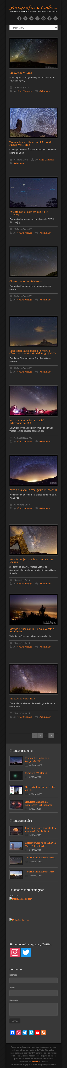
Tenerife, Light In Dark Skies (39, 872)
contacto (36, 1061)
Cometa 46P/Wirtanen (36, 773)
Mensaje (13, 1000)
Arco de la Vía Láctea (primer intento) (33, 490)
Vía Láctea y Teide (20, 72)
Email (12, 987)
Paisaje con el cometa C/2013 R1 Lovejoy (29, 213)
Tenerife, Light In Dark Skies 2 (40, 857)
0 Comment (44, 91)
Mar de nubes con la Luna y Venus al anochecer (32, 630)
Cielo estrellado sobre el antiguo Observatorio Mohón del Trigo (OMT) (32, 352)
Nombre (13, 974)
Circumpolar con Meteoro (25, 281)
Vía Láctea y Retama (22, 698)
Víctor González (24, 91)
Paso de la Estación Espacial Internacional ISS (26, 422)
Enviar (15, 1021)
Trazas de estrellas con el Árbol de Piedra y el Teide (30, 143)
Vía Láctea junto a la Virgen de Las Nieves (31, 561)
